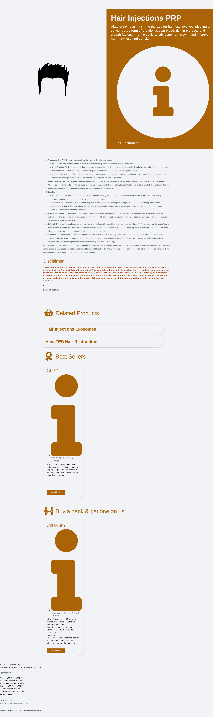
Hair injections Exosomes (70, 329)
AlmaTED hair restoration (71, 341)
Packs (66, 613)
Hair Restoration (127, 143)
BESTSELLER (58, 458)
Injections (56, 613)
